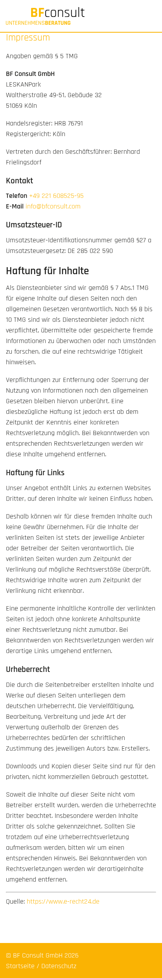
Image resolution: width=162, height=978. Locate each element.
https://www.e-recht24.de (63, 901)
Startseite (20, 966)
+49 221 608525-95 (56, 195)
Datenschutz (58, 966)
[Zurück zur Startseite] (81, 16)
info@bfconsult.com (53, 206)
